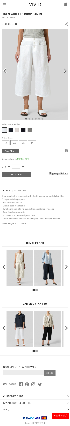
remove (9, 166)
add (23, 166)
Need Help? (61, 415)
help (66, 151)
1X (5, 142)
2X (14, 142)
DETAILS (6, 190)
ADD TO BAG (16, 174)
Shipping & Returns (58, 173)
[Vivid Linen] (35, 5)
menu (4, 4)
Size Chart (10, 151)
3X (23, 142)
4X (32, 142)
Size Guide (20, 190)
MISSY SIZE (23, 159)
